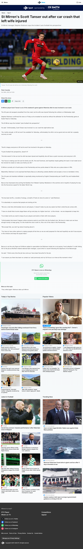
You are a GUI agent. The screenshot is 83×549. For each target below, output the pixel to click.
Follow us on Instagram (11, 528)
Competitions (46, 512)
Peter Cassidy (5, 90)
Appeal (44, 515)
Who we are (4, 533)
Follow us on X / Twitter (11, 518)
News (3, 13)
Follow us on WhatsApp (11, 525)
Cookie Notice (38, 533)
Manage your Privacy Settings (11, 538)
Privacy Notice (22, 533)
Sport (9, 13)
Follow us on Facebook (11, 522)
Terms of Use (13, 533)
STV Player (5, 512)
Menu (6, 2)
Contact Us (30, 533)
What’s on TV (6, 515)
